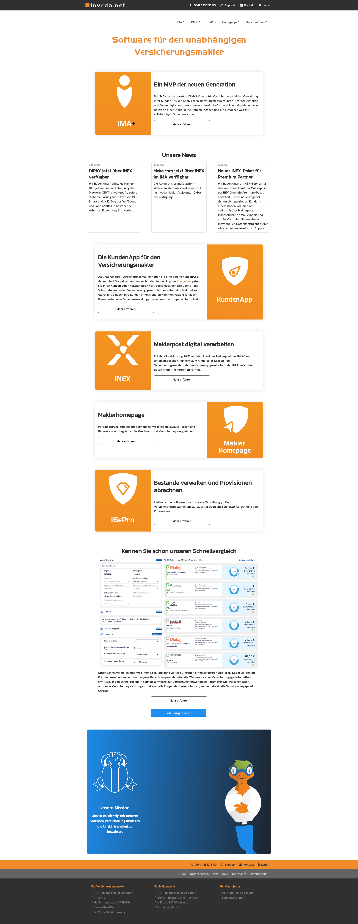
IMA (179, 22)
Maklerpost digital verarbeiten (194, 344)
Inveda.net (104, 5)
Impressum (238, 874)
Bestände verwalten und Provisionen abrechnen (203, 486)
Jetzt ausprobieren (178, 713)
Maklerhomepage (121, 414)
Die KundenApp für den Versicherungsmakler (129, 261)
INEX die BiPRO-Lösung (109, 912)
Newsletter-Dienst (106, 907)
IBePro (211, 22)
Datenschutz (258, 874)
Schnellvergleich (168, 907)
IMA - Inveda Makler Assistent (114, 892)
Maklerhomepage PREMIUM (112, 902)
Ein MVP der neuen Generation (194, 84)
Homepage (229, 22)
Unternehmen (255, 22)
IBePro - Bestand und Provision (177, 897)
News (182, 874)
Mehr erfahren (181, 124)
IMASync (99, 897)
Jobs (215, 874)
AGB (225, 874)
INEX (194, 22)
